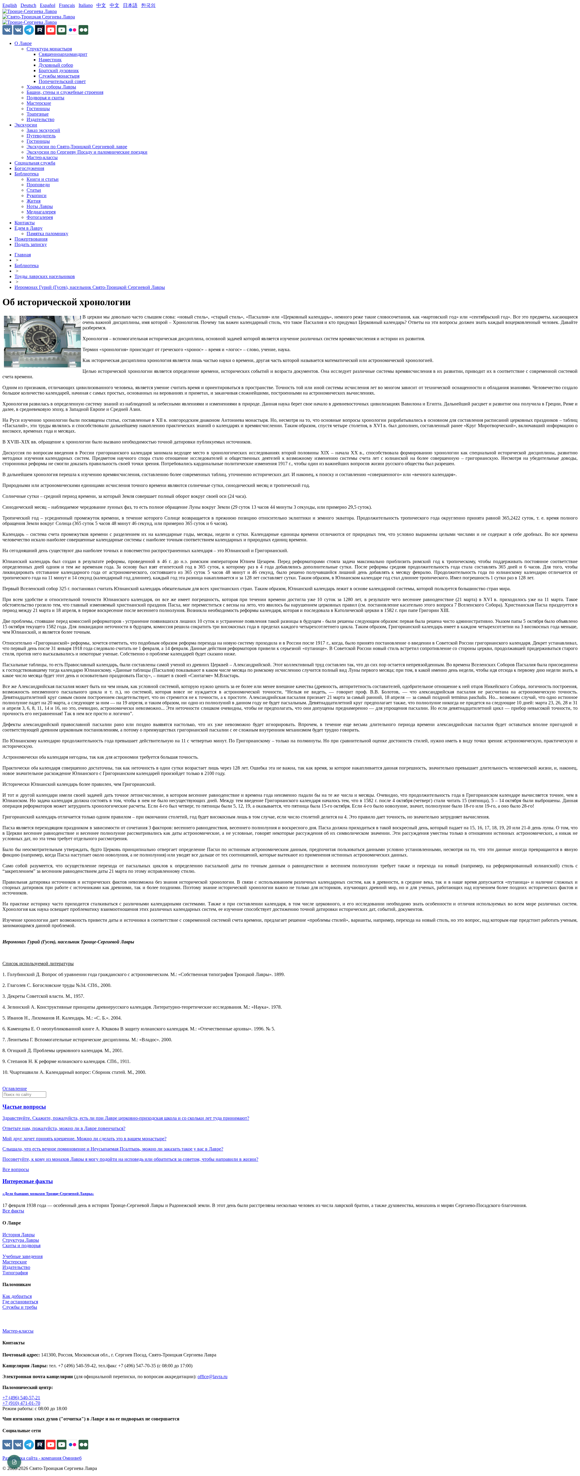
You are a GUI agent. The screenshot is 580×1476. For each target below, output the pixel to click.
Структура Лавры (20, 1240)
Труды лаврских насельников (44, 276)
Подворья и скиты (45, 97)
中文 (101, 5)
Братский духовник (59, 70)
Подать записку (30, 244)
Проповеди (38, 184)
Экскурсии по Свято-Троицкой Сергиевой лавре (77, 146)
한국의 (148, 5)
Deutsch (28, 5)
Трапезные (38, 114)
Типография (15, 1272)
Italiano (86, 5)
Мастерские (39, 103)
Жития (33, 200)
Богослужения (29, 168)
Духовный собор (56, 65)
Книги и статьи (43, 179)
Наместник (50, 59)
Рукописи (37, 195)
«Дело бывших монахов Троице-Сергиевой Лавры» (48, 1193)
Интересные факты (27, 1181)
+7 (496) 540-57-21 (21, 1397)
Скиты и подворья (21, 1245)
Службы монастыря (59, 75)
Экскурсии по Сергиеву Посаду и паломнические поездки (87, 152)
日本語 (130, 5)
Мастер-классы (42, 157)
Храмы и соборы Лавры (51, 86)
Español (47, 5)
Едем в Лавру (28, 228)
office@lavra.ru (212, 1376)
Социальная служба (34, 162)
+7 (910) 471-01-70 (21, 1403)
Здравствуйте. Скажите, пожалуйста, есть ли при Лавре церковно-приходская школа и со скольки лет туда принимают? (125, 1118)
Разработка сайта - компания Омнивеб (42, 1458)
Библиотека (26, 173)
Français (67, 5)
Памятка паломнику (47, 233)
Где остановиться (20, 1301)
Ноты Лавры (40, 206)
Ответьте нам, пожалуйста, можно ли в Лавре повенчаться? (63, 1128)
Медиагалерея (41, 211)
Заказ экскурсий (43, 130)
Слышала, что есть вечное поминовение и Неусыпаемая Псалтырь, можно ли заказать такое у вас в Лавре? (112, 1148)
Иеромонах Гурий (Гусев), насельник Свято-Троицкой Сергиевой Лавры (89, 287)
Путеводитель (41, 135)
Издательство (40, 119)
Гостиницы (38, 108)
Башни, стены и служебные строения (65, 92)
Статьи (34, 190)
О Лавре (23, 43)
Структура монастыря (49, 48)
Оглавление (14, 1088)
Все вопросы (15, 1169)
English (9, 5)
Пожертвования (30, 239)
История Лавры (18, 1234)
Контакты (24, 222)
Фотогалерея (40, 217)
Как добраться (17, 1296)
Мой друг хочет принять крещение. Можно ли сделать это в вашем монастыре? (84, 1138)
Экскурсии (25, 124)
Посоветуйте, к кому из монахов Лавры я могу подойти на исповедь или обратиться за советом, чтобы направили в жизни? (130, 1159)
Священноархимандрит (63, 54)
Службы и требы (19, 1307)
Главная (22, 254)
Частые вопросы (24, 1106)
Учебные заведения (22, 1256)
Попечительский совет (62, 81)
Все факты (13, 1210)
